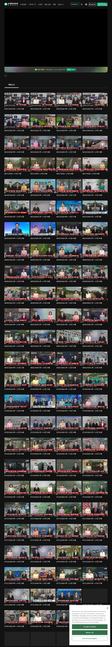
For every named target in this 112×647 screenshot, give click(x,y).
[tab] (11, 85)
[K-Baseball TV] (75, 4)
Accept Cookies (90, 627)
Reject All (90, 632)
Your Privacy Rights (89, 638)
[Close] (107, 608)
